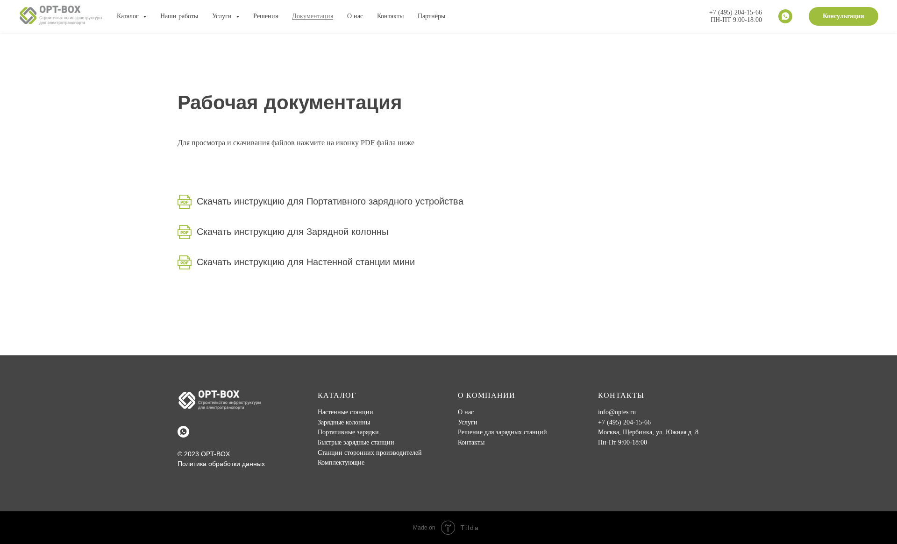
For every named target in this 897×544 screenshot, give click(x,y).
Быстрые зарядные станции (356, 442)
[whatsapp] (785, 16)
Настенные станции (345, 412)
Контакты (390, 16)
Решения (265, 16)
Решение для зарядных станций (502, 432)
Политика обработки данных (221, 463)
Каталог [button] (129, 16)
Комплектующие (341, 462)
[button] (843, 16)
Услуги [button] (223, 16)
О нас (355, 16)
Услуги (467, 422)
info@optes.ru (617, 412)
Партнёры (431, 16)
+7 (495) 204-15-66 (624, 422)
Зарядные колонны (344, 422)
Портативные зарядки (348, 432)
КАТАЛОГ (337, 395)
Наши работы (179, 16)
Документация (312, 16)
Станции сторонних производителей (370, 452)
